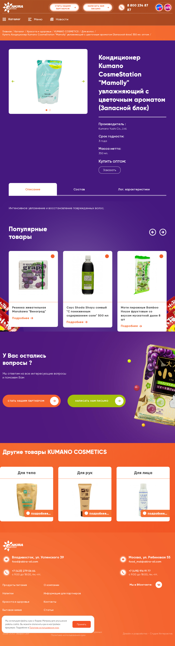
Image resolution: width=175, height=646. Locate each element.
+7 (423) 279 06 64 (24, 570)
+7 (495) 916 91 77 (140, 570)
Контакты (50, 601)
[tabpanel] (48, 81)
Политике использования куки (44, 627)
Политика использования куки (68, 635)
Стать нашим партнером (26, 400)
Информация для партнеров (62, 593)
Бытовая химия (12, 610)
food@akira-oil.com (25, 561)
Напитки (8, 593)
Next (83, 81)
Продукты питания (15, 585)
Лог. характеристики (134, 189)
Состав (79, 189)
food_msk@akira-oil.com (145, 561)
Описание (32, 189)
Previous (13, 81)
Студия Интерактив (161, 633)
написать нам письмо (92, 400)
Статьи (48, 610)
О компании (51, 585)
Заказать (109, 170)
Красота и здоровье (16, 601)
